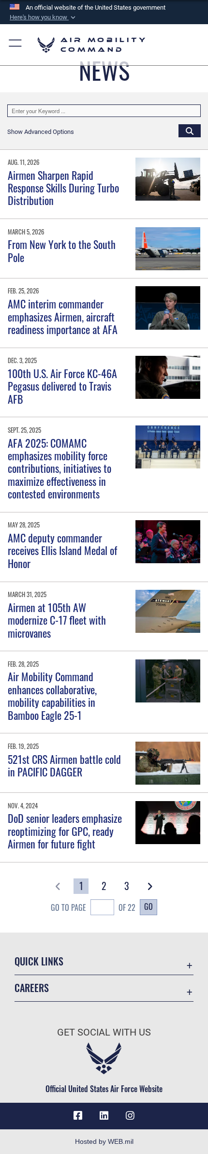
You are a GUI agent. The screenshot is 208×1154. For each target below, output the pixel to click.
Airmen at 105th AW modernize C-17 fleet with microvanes (57, 620)
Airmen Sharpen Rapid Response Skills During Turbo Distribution (63, 187)
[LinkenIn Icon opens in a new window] (104, 1116)
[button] (43, 17)
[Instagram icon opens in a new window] (130, 1116)
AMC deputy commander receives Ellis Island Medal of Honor (62, 550)
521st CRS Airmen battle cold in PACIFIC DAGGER (64, 765)
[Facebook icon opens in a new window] (78, 1116)
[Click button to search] (189, 130)
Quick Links (39, 961)
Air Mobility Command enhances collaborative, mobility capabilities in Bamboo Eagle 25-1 (52, 695)
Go (148, 906)
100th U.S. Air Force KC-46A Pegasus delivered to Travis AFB (62, 386)
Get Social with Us (104, 1032)
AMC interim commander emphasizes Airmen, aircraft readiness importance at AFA (63, 316)
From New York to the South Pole (62, 250)
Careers (32, 988)
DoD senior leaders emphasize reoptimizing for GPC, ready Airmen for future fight (65, 830)
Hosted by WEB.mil (104, 1141)
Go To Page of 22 (93, 907)
